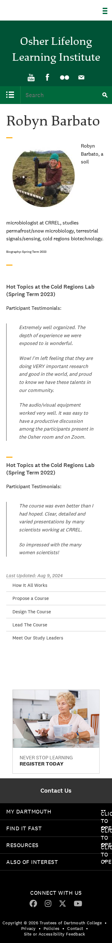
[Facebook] (47, 77)
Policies (51, 928)
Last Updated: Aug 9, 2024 (34, 575)
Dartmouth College (36, 8)
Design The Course (31, 612)
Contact (75, 928)
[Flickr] (64, 77)
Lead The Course (29, 625)
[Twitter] (62, 903)
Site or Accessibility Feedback (54, 934)
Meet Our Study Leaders (37, 638)
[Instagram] (48, 903)
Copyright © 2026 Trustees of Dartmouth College (52, 923)
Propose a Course (30, 598)
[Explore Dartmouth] (107, 11)
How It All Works (29, 585)
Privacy (28, 928)
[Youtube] (31, 77)
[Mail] (81, 77)
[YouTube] (78, 903)
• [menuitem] (105, 923)
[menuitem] (31, 77)
